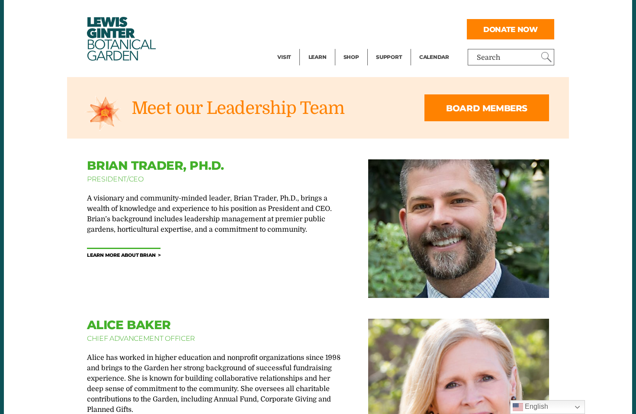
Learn (317, 57)
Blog (315, 46)
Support (389, 57)
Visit (284, 57)
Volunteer (392, 46)
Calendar (434, 57)
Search (488, 57)
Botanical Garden (120, 38)
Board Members (486, 108)
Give (383, 28)
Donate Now (510, 29)
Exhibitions (296, 46)
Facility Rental (301, 11)
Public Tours (329, 11)
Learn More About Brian (121, 255)
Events (288, 28)
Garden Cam (329, 28)
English (535, 406)
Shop (351, 57)
